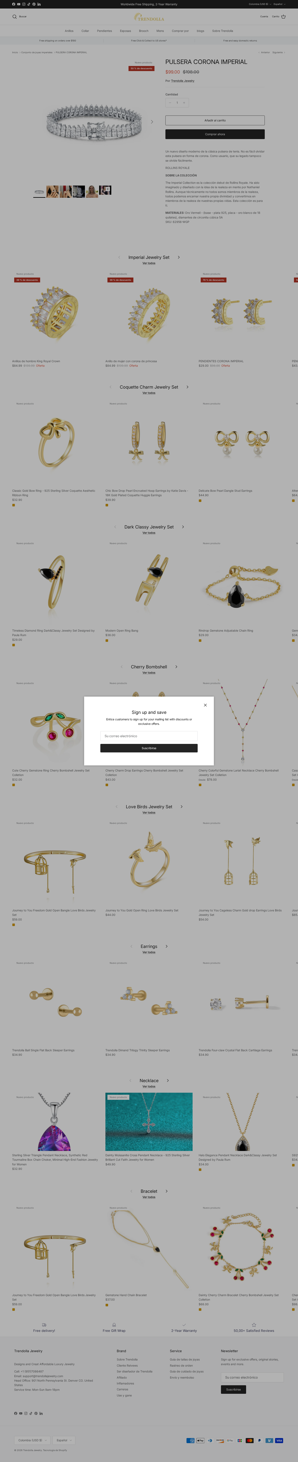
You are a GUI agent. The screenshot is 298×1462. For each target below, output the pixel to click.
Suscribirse (149, 748)
